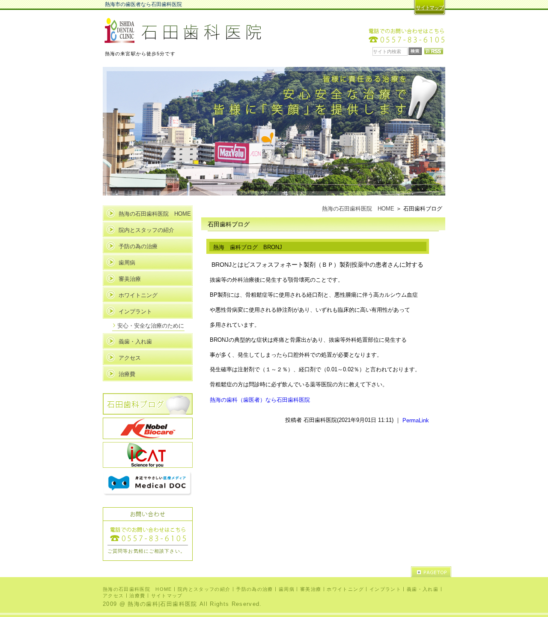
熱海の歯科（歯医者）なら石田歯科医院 (260, 400)
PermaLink (415, 420)
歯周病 (127, 262)
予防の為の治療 (138, 246)
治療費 (127, 374)
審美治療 (130, 279)
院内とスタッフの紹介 (146, 230)
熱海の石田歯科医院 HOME (358, 208)
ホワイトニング (138, 295)
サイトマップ (430, 8)
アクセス (130, 358)
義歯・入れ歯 (135, 341)
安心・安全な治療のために (150, 325)
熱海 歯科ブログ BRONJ (247, 247)
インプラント (135, 311)
